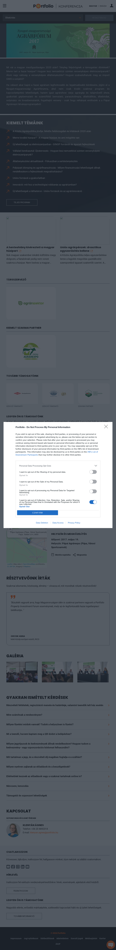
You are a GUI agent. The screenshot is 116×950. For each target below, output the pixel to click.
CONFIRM (37, 513)
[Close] (107, 427)
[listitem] (58, 465)
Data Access (58, 523)
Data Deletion (42, 523)
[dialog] (58, 475)
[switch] (93, 472)
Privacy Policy (74, 523)
